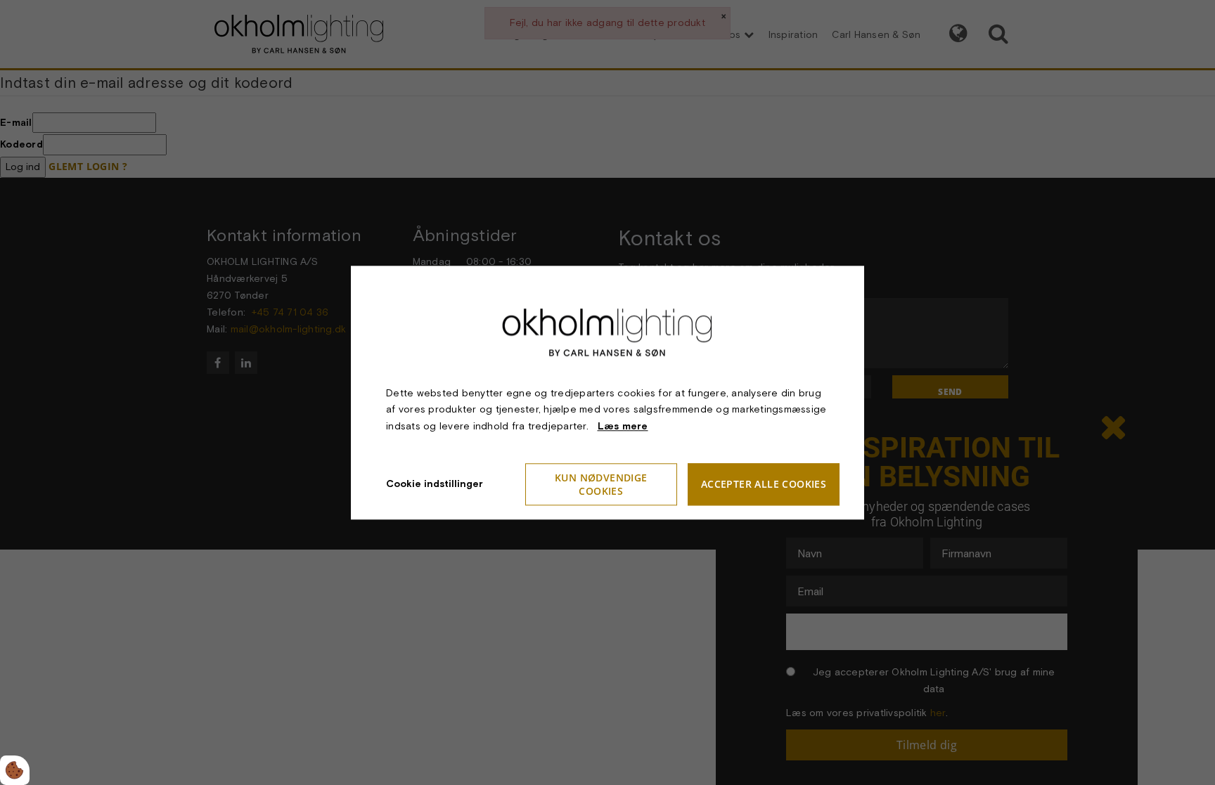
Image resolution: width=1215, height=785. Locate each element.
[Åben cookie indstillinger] (15, 770)
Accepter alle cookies (763, 484)
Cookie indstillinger (434, 483)
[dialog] (607, 392)
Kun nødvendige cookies (601, 484)
